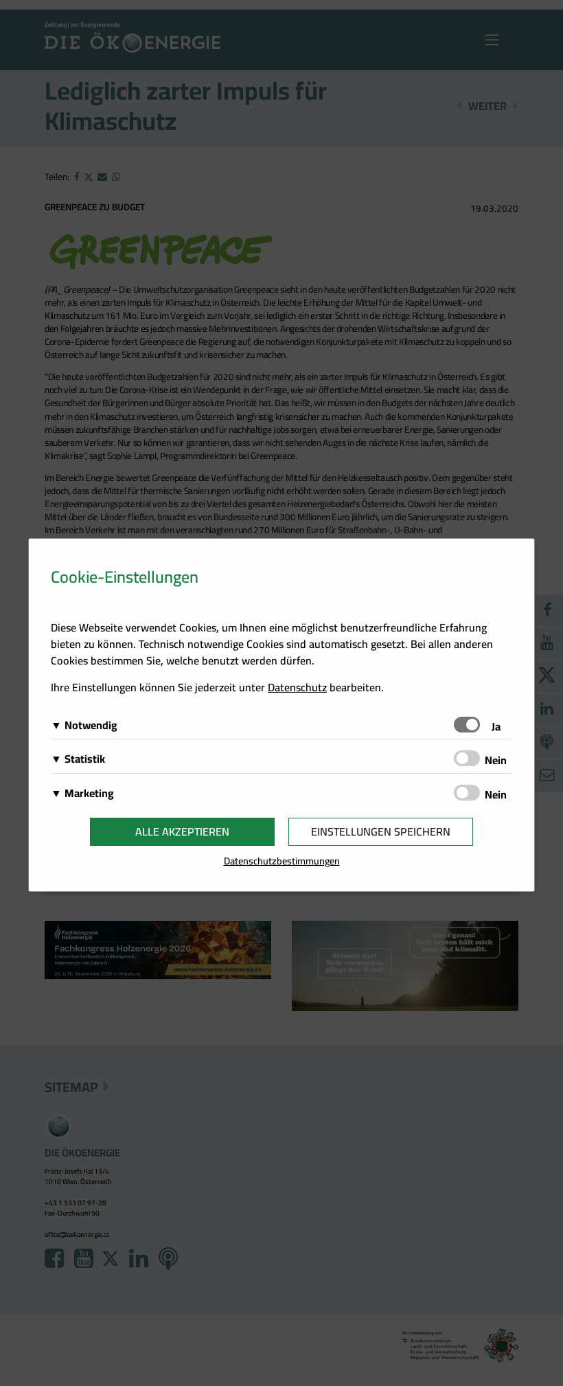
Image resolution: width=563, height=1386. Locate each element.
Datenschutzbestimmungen (282, 860)
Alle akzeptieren (182, 831)
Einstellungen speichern (380, 831)
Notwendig (91, 725)
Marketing (89, 793)
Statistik (85, 758)
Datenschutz (297, 687)
